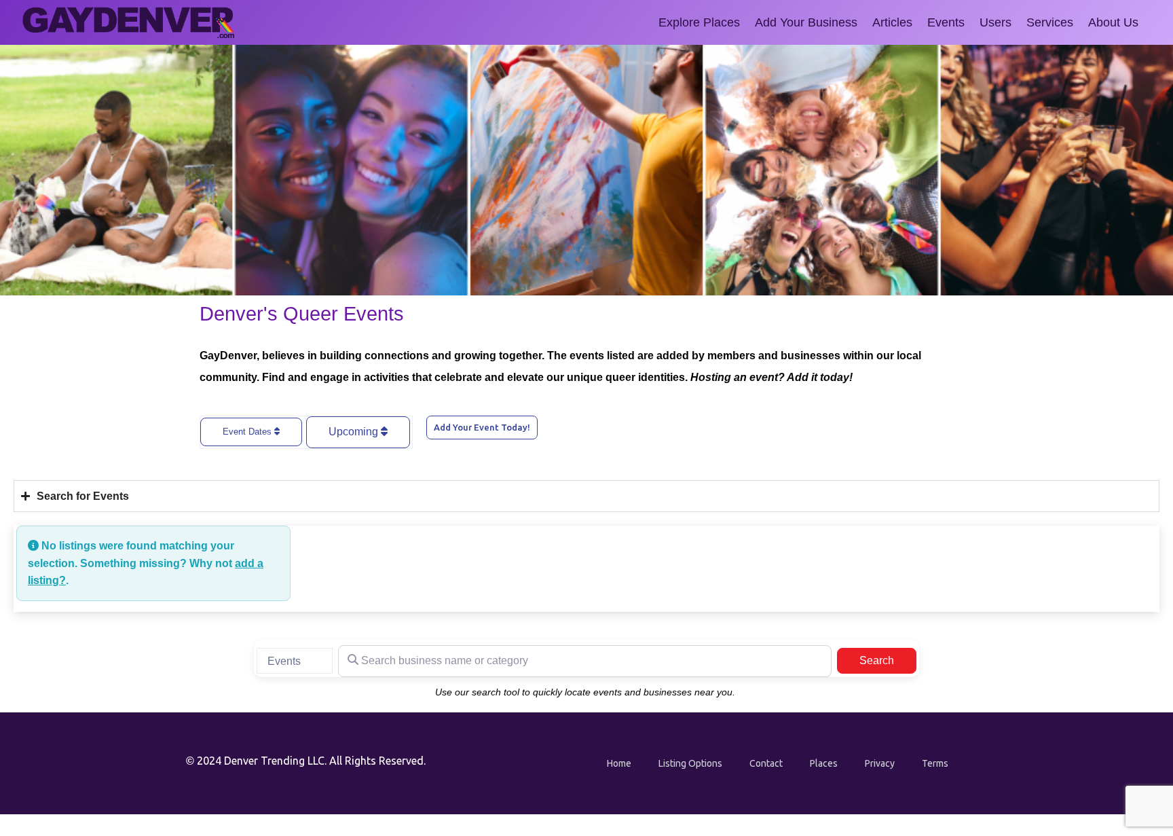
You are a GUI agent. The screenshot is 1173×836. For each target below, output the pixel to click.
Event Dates (248, 431)
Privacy (880, 763)
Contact (766, 763)
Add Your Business (806, 22)
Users (995, 22)
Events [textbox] (284, 661)
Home (619, 763)
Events (946, 22)
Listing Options (690, 763)
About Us (1113, 22)
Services (1049, 22)
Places (824, 763)
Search (887, 660)
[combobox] (295, 661)
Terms (935, 763)
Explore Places (699, 22)
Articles (892, 22)
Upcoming (355, 431)
